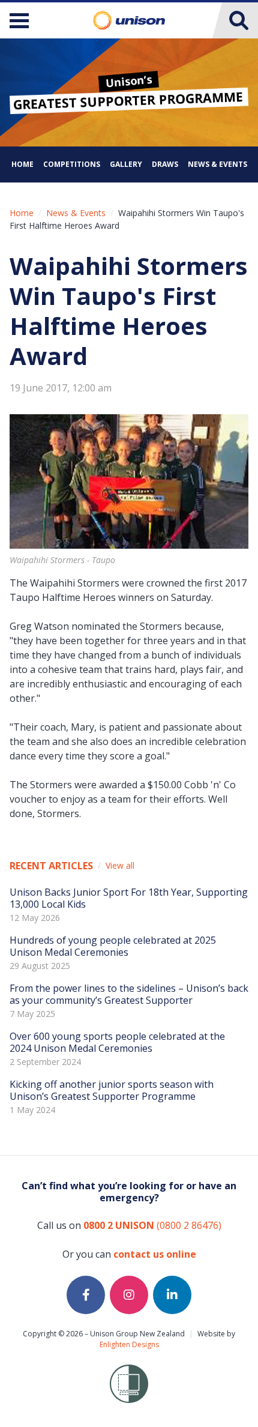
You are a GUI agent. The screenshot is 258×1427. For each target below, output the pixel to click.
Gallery (126, 164)
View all (120, 865)
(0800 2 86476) (152, 1225)
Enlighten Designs (129, 1344)
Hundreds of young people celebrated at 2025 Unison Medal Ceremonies (113, 946)
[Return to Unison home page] (129, 20)
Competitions (71, 164)
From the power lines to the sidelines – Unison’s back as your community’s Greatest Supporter (129, 994)
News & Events (217, 164)
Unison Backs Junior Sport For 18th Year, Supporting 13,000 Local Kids (129, 898)
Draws (165, 164)
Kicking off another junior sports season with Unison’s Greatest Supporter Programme (112, 1090)
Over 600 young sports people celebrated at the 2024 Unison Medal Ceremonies (117, 1042)
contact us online (154, 1254)
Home (22, 164)
